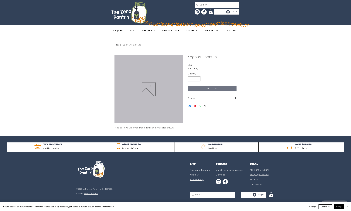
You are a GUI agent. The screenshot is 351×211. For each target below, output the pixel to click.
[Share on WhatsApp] (200, 106)
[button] (211, 11)
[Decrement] (190, 79)
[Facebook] (204, 12)
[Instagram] (197, 12)
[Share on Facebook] (189, 106)
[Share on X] (205, 106)
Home (117, 44)
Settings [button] (312, 206)
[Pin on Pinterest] (194, 106)
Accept (339, 206)
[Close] (347, 206)
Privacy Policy (108, 206)
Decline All (325, 206)
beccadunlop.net (91, 193)
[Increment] (198, 79)
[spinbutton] (194, 79)
